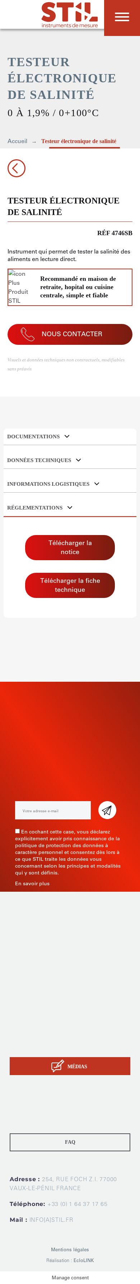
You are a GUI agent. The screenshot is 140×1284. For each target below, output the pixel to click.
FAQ (70, 1142)
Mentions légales (70, 1249)
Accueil (17, 141)
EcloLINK (84, 1260)
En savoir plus (32, 884)
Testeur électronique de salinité (78, 141)
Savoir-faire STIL (30, 1037)
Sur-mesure (24, 1019)
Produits (20, 1010)
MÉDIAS (77, 1066)
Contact (19, 1046)
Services (21, 1028)
